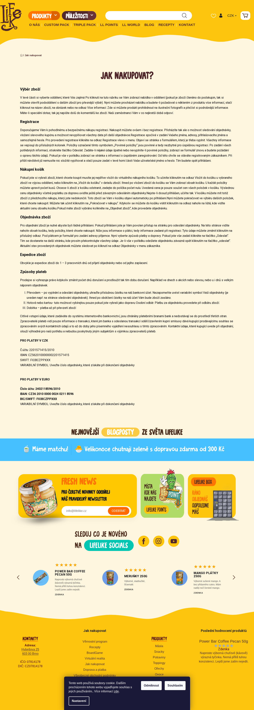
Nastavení (79, 700)
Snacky (159, 651)
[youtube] (173, 541)
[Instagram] (158, 541)
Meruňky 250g (135, 576)
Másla (159, 646)
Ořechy (159, 668)
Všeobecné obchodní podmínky (95, 675)
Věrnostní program (95, 641)
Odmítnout (151, 685)
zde (116, 691)
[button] (220, 15)
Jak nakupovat (95, 664)
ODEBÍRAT (119, 511)
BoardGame (95, 652)
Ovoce (159, 674)
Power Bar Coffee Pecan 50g (70, 573)
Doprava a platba (94, 669)
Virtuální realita (95, 658)
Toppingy (159, 663)
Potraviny (159, 657)
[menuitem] (44, 15)
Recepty (94, 647)
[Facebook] (143, 541)
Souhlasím (175, 685)
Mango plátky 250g (206, 574)
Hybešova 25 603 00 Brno (30, 651)
